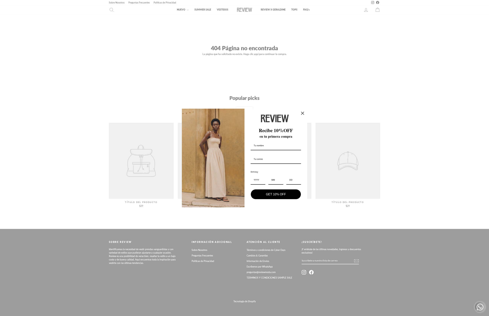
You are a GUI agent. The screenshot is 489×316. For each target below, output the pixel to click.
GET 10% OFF (276, 194)
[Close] (302, 113)
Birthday (254, 172)
